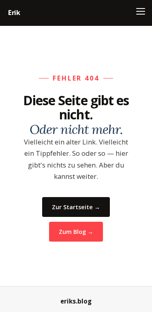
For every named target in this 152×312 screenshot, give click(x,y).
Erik (14, 12)
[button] (140, 11)
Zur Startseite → (76, 207)
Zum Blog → (76, 232)
